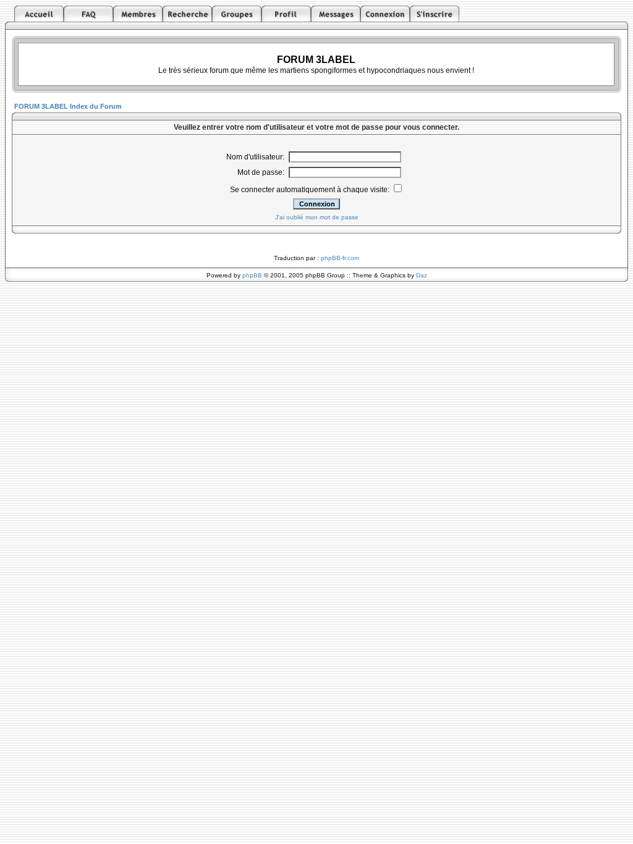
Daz (421, 275)
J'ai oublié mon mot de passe (317, 217)
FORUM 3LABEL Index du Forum (68, 106)
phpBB (252, 275)
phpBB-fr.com (340, 258)
